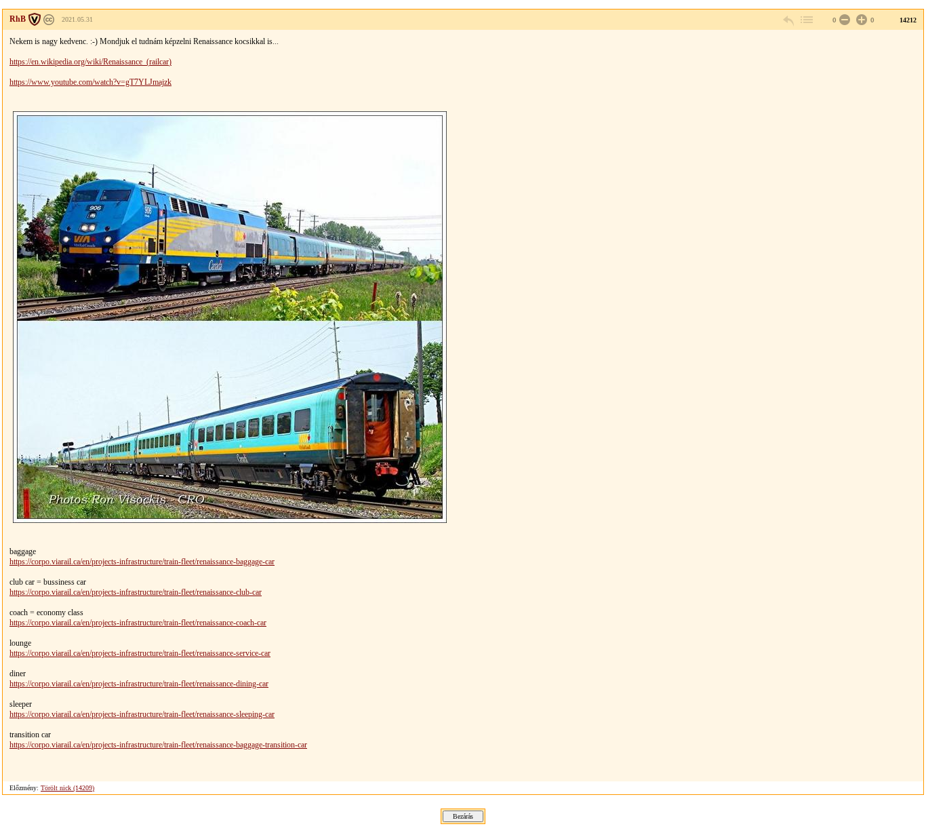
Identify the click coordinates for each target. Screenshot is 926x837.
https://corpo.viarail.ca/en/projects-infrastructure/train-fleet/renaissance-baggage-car (142, 561)
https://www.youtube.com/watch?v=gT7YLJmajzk (90, 82)
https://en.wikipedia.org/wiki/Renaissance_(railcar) (90, 61)
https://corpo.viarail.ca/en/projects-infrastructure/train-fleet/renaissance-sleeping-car (142, 714)
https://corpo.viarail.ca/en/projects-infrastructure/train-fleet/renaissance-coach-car (137, 622)
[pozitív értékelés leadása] (860, 20)
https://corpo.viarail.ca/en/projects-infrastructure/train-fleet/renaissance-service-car (139, 653)
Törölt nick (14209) (67, 788)
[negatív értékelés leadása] (843, 20)
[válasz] (789, 20)
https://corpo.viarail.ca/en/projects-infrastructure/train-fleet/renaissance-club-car (135, 592)
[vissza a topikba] (806, 20)
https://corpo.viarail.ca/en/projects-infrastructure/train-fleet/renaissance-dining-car (138, 683)
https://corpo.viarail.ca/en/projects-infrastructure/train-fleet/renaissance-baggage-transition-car (158, 745)
